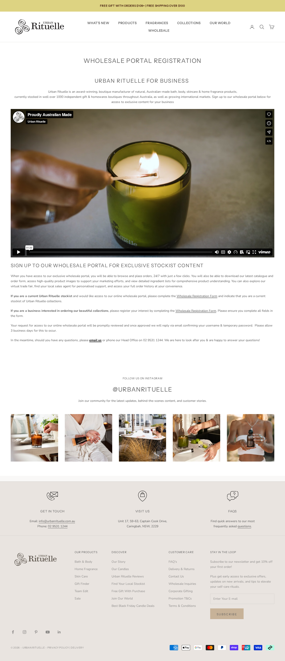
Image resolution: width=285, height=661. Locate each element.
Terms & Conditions (182, 606)
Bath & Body (83, 562)
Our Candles (120, 569)
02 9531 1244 (57, 526)
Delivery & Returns (182, 569)
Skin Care (81, 576)
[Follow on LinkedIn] (59, 632)
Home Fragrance (86, 569)
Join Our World (122, 598)
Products (127, 23)
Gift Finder (82, 584)
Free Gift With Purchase (128, 591)
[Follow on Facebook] (13, 632)
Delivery (77, 647)
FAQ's (173, 562)
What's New (98, 23)
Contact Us (176, 576)
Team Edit (81, 591)
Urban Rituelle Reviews (128, 576)
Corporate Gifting (181, 591)
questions (244, 526)
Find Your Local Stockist (128, 584)
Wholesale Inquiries (182, 584)
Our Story (118, 562)
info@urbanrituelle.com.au (57, 521)
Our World (220, 23)
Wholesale (159, 31)
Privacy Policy (58, 647)
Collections (189, 23)
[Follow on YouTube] (47, 632)
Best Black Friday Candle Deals (133, 606)
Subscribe (227, 614)
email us (95, 340)
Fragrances (157, 23)
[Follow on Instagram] (24, 632)
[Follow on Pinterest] (36, 632)
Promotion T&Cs (180, 598)
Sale (78, 598)
